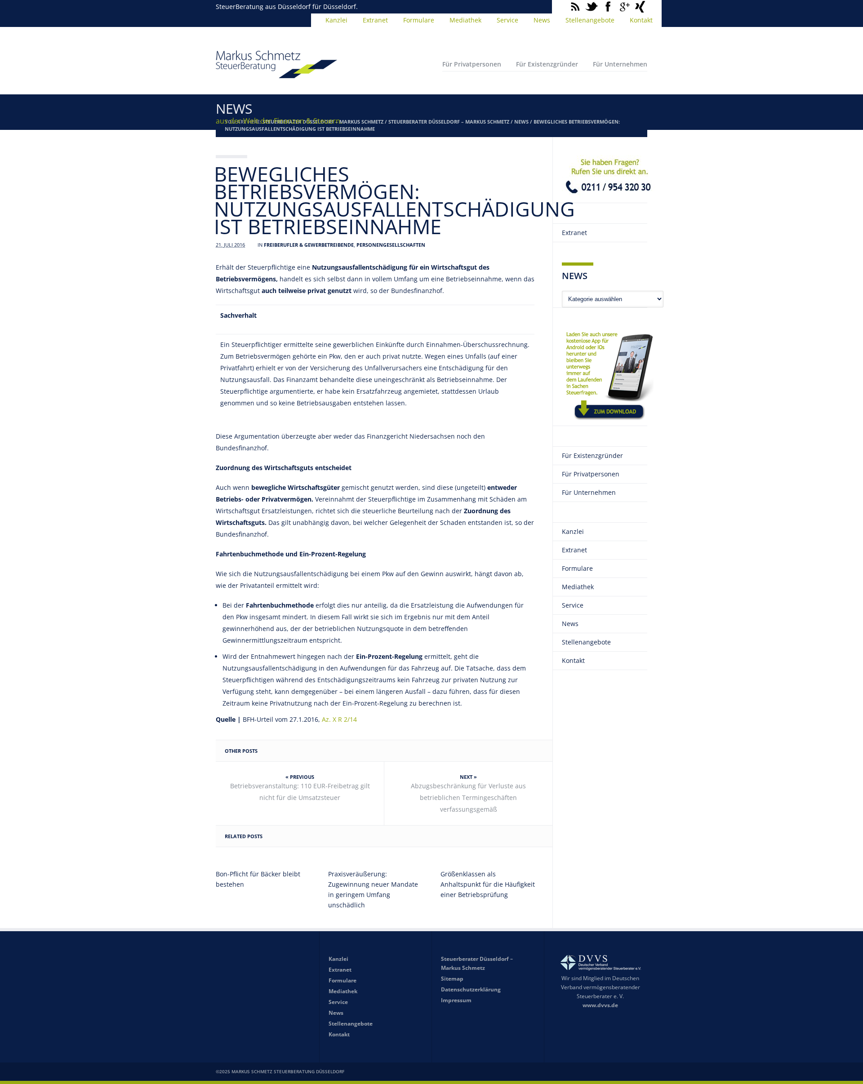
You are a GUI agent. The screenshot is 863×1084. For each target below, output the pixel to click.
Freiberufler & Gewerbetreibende (309, 244)
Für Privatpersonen (471, 64)
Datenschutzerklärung (471, 989)
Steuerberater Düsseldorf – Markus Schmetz (448, 121)
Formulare (418, 20)
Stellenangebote (589, 20)
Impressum (456, 1000)
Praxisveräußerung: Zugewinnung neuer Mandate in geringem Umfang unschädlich (373, 889)
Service (507, 20)
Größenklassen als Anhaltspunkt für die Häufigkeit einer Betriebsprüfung (487, 884)
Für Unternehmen (620, 64)
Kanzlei (336, 20)
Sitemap (452, 978)
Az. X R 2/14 (339, 719)
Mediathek (465, 20)
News (542, 20)
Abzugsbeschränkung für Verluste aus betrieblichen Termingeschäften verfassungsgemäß (468, 797)
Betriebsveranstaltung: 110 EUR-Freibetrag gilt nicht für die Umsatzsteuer (300, 792)
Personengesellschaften (390, 244)
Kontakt (641, 20)
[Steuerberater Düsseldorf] (276, 74)
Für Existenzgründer (547, 64)
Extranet (375, 20)
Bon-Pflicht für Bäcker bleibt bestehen (258, 879)
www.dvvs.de (600, 1005)
